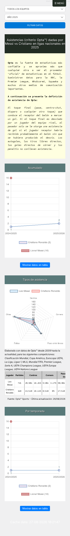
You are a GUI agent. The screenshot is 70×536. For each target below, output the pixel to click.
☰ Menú (59, 3)
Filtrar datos (35, 25)
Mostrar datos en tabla (35, 265)
